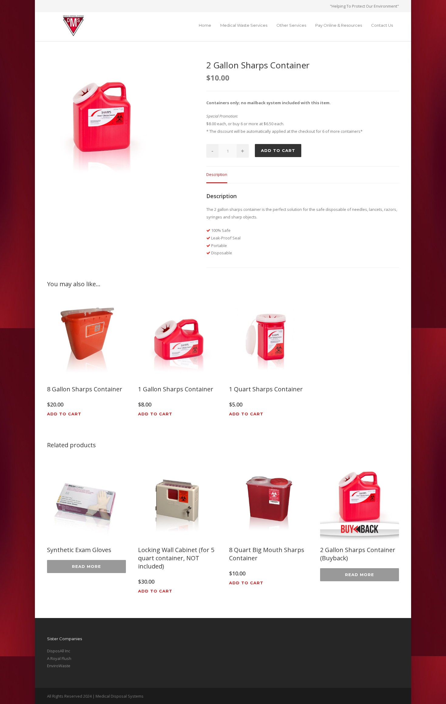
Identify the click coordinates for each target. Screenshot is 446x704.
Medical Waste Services (243, 25)
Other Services (291, 25)
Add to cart (278, 150)
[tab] (216, 175)
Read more (86, 566)
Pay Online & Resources (338, 25)
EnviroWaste (58, 665)
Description (216, 174)
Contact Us (382, 25)
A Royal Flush (59, 658)
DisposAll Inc (58, 651)
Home (205, 25)
